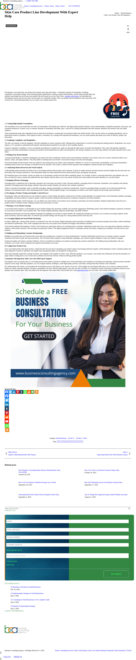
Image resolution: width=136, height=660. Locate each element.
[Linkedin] (14, 392)
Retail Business (11, 26)
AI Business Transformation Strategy (23, 606)
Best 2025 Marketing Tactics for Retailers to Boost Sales (103, 482)
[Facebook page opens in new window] (39, 633)
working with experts (72, 96)
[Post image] (10, 474)
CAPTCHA (10, 565)
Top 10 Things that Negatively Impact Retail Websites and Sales (106, 495)
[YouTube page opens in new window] (45, 633)
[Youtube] (7, 421)
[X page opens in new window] (42, 633)
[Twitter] (10, 392)
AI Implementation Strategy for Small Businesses (27, 593)
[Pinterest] (18, 392)
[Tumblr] (21, 392)
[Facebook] (6, 392)
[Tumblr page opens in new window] (51, 633)
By (71, 438)
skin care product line (76, 441)
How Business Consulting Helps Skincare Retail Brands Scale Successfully (39, 471)
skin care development (63, 441)
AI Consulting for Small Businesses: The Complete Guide (30, 600)
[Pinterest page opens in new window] (55, 633)
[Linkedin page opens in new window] (48, 633)
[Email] (32, 392)
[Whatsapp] (25, 392)
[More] (36, 392)
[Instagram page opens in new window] (58, 633)
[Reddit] (29, 392)
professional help (82, 270)
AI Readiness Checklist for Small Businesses (26, 587)
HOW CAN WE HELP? (15, 550)
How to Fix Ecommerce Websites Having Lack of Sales (37, 482)
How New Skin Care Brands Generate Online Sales (101, 470)
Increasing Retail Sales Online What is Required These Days (38, 495)
